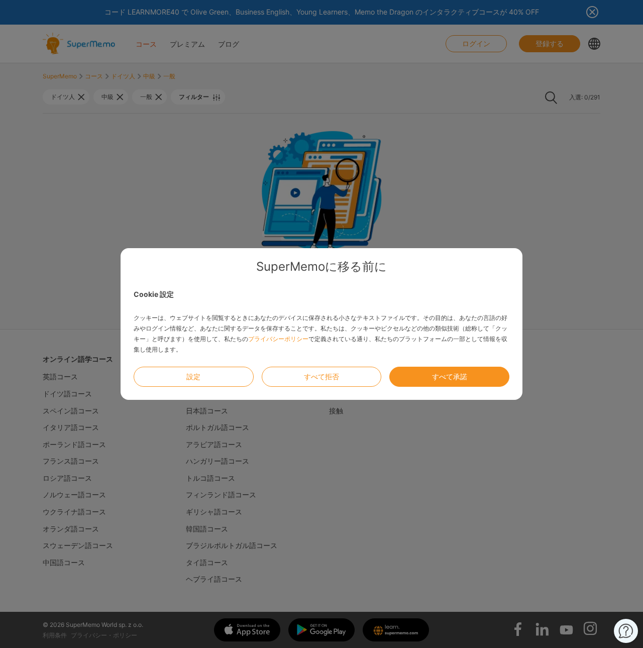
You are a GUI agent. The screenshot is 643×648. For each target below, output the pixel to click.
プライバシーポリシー (278, 339)
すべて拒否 (321, 376)
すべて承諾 (449, 376)
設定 (193, 376)
